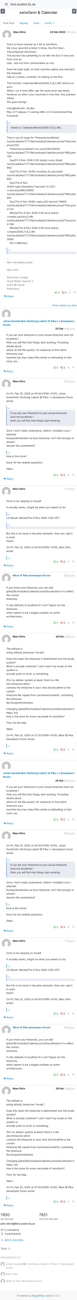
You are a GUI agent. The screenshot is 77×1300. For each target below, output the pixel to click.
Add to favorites (13, 1239)
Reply (10, 296)
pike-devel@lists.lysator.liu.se (18, 1223)
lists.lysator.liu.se (23, 4)
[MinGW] (3, 11)
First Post (8, 23)
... (9, 122)
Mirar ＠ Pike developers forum (31, 575)
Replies (24, 23)
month (49, 23)
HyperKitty (38, 1295)
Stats (36, 23)
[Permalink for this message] (75, 292)
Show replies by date (64, 305)
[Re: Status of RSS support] (74, 11)
